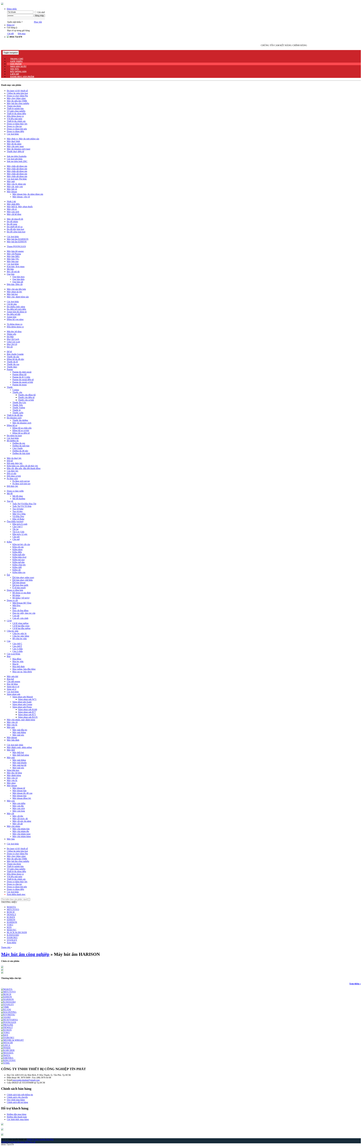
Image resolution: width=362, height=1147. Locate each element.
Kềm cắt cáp (18, 547)
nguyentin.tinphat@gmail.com (26, 1080)
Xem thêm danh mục (16, 894)
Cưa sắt (15, 615)
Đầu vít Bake (18, 519)
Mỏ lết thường (18, 498)
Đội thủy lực (12, 486)
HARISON (12, 922)
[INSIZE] (6, 1048)
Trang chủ (6, 947)
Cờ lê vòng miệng (20, 623)
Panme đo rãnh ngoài (21, 372)
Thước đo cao (13, 364)
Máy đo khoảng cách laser (18, 149)
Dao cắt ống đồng (20, 610)
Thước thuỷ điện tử (15, 151)
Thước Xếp (17, 405)
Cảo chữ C (17, 643)
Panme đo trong (19, 384)
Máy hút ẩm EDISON (17, 241)
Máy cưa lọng (18, 811)
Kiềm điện (17, 552)
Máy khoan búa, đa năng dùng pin (27, 194)
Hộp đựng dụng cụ (15, 116)
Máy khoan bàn (19, 790)
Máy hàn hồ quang (15, 251)
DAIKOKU (12, 937)
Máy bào (11, 839)
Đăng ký (11, 25)
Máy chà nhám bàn (21, 829)
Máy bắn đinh (13, 740)
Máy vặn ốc (12, 725)
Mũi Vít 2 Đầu (19, 514)
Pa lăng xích (12, 478)
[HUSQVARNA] (9, 1020)
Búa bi (15, 664)
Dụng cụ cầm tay (14, 126)
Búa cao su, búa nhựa (22, 671)
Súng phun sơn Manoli (22, 697)
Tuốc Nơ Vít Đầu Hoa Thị (24, 503)
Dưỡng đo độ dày (20, 451)
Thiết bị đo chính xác (16, 121)
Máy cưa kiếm (18, 803)
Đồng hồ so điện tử (21, 433)
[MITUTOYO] (8, 992)
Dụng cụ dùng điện (15, 131)
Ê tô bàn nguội (19, 587)
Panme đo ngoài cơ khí (22, 382)
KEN (9, 927)
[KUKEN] (6, 1030)
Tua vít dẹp (17, 511)
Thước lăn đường (20, 420)
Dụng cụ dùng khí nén (17, 129)
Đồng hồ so (12, 425)
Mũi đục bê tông (14, 331)
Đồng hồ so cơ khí (20, 430)
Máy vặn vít (12, 722)
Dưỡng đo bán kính (21, 453)
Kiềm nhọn (17, 549)
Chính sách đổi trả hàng (17, 1102)
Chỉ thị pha (12, 304)
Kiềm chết (17, 567)
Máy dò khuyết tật (15, 219)
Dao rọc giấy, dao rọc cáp (23, 613)
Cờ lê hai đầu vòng (20, 626)
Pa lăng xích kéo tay (21, 483)
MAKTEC (12, 930)
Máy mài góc (18, 735)
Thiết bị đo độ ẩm (15, 415)
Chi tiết (10, 33)
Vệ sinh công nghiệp (16, 111)
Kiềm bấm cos (18, 572)
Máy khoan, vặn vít (21, 196)
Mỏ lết (10, 493)
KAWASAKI (13, 935)
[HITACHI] (7, 1042)
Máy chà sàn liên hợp (16, 289)
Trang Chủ (16, 59)
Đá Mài (10, 336)
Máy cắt (10, 813)
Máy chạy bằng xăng (16, 98)
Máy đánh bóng (14, 775)
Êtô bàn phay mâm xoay (23, 577)
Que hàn (10, 274)
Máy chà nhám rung (21, 834)
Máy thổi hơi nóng (20, 755)
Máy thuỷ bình (13, 141)
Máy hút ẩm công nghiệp (18, 103)
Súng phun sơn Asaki (22, 702)
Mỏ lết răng (17, 496)
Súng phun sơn (13, 694)
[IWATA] (5, 1055)
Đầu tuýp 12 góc (19, 534)
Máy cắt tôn (17, 816)
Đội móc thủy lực (14, 463)
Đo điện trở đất (13, 314)
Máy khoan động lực (21, 798)
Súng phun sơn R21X (28, 717)
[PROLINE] (7, 1025)
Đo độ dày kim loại (15, 229)
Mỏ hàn (10, 269)
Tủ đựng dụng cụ (14, 324)
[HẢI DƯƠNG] (9, 1012)
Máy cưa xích (13, 211)
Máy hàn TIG (13, 259)
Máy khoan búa (19, 795)
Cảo (8, 641)
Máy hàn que (13, 261)
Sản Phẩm (15, 64)
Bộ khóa (16, 595)
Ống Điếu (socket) (15, 521)
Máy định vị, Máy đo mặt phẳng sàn (23, 139)
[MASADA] (7, 1053)
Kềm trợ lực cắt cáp (21, 544)
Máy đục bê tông (14, 773)
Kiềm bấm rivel (19, 557)
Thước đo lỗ (12, 362)
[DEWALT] (7, 1027)
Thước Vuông (18, 407)
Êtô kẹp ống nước (20, 585)
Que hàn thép (18, 279)
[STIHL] (5, 1063)
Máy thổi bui (18, 752)
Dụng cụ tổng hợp (15, 590)
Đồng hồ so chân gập (22, 428)
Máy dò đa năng (14, 144)
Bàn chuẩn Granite (15, 354)
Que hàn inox (18, 276)
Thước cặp (17, 392)
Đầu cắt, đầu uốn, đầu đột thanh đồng (23, 468)
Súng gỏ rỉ (11, 689)
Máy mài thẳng (19, 732)
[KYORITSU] (8, 1014)
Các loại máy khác (15, 745)
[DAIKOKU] (7, 1037)
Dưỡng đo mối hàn (20, 446)
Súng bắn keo (13, 770)
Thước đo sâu (13, 356)
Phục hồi (38, 22)
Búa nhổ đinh (18, 666)
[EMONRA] (7, 1058)
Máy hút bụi (12, 294)
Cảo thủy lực (12, 471)
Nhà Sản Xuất (18, 66)
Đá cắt (10, 347)
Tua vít (10, 501)
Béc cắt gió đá (13, 271)
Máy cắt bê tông (14, 214)
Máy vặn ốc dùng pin (16, 184)
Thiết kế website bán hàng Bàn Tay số (18, 1142)
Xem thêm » (355, 983)
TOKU (10, 925)
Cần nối (16, 537)
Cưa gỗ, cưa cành (20, 618)
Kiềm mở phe (18, 562)
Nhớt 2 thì (11, 201)
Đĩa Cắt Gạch (13, 339)
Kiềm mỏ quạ (18, 559)
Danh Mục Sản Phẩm (22, 76)
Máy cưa (11, 801)
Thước (10, 387)
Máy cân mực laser (15, 146)
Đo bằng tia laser (14, 435)
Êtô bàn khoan (18, 582)
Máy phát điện (13, 204)
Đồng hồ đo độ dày (15, 359)
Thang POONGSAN (16, 246)
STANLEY (12, 940)
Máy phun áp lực (14, 291)
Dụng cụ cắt (12, 600)
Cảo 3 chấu (17, 648)
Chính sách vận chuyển (17, 1097)
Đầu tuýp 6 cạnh (19, 524)
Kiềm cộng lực (19, 565)
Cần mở (16, 539)
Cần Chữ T (17, 526)
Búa (8, 656)
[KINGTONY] (8, 1060)
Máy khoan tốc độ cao (22, 793)
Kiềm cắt (16, 570)
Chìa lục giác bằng (20, 636)
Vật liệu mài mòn (14, 118)
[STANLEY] (7, 1004)
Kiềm (9, 542)
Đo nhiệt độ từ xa (14, 226)
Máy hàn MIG (13, 256)
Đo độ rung (12, 224)
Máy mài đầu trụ (19, 730)
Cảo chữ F (17, 646)
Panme (10, 369)
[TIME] (5, 1007)
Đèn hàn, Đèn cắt (14, 284)
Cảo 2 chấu (17, 651)
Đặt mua (21, 33)
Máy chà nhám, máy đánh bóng (21, 719)
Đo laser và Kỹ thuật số (17, 90)
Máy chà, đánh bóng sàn (18, 297)
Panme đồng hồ (19, 374)
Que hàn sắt (17, 282)
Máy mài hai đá (19, 765)
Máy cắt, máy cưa (15, 186)
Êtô (8, 575)
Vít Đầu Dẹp (18, 516)
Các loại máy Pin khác (17, 179)
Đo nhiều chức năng (16, 306)
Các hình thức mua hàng (18, 1119)
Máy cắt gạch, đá (20, 818)
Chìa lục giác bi (19, 633)
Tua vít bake (17, 509)
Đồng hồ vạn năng (15, 319)
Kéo (14, 608)
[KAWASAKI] (8, 1002)
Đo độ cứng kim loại (16, 232)
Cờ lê (9, 621)
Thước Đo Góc (19, 402)
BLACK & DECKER (17, 932)
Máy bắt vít (12, 189)
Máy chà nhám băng (21, 836)
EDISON (11, 919)
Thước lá (16, 410)
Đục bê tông (12, 684)
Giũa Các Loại (13, 341)
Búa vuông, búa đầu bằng (23, 669)
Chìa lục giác (13, 631)
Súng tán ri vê (13, 686)
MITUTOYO (13, 909)
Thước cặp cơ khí (26, 400)
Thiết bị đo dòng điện (16, 113)
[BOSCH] (6, 994)
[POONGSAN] (8, 1022)
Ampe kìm (11, 317)
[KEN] (4, 1035)
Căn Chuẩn (17, 448)
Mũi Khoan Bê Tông (21, 603)
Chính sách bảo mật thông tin (20, 1094)
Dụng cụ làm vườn (15, 491)
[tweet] (2, 1134)
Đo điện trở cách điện (16, 309)
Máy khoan (12, 191)
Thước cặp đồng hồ (27, 395)
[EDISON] (6, 997)
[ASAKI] (5, 1017)
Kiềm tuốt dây (18, 554)
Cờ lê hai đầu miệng (21, 628)
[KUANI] (6, 1009)
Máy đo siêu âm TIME (17, 101)
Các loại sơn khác (15, 159)
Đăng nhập (12, 9)
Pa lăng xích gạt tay (21, 481)
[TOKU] (5, 1032)
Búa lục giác (18, 661)
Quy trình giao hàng (16, 1100)
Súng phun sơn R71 (27, 714)
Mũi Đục (16, 605)
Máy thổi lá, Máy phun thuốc (20, 206)
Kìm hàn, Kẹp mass (15, 266)
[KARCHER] (8, 1050)
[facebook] (2, 1124)
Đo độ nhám (12, 221)
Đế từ (9, 351)
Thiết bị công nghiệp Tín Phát (40, 1139)
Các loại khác (13, 134)
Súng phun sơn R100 (27, 709)
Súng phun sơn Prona (22, 707)
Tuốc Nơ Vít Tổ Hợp (21, 506)
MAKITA (11, 907)
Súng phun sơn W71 (27, 699)
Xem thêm (11, 942)
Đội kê (10, 461)
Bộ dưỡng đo (13, 440)
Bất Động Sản (18, 71)
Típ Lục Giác (18, 531)
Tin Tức (14, 69)
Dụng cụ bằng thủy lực (17, 124)
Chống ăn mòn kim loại (17, 93)
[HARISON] (7, 999)
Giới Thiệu (16, 61)
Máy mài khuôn (19, 762)
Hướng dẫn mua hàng (16, 1114)
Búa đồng (16, 659)
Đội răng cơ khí (14, 476)
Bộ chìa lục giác (19, 638)
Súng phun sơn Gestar (22, 704)
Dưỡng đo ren (18, 443)
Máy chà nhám (13, 826)
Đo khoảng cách (14, 418)
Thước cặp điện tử (26, 397)
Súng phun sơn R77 (27, 712)
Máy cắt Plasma (14, 254)
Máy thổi (11, 750)
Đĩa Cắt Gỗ (12, 344)
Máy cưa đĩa (18, 806)
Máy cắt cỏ (12, 209)
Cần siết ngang (13, 681)
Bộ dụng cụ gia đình (21, 593)
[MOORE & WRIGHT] (12, 1040)
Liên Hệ (14, 74)
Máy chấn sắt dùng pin (17, 166)
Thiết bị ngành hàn (15, 108)
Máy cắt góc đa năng (21, 821)
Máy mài (11, 181)
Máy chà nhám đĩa (20, 831)
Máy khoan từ (18, 788)
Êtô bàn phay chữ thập (22, 580)
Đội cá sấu (11, 473)
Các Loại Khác (13, 654)
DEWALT (11, 914)
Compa (15, 390)
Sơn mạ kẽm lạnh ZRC (17, 161)
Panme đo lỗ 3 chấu (21, 377)
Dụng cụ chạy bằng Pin (17, 96)
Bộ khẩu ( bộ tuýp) (20, 598)
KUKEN (11, 917)
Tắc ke (15, 529)
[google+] (2, 1129)
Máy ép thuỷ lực (14, 458)
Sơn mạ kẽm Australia (16, 156)
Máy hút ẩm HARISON (17, 239)
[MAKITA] (6, 989)
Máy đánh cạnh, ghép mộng (19, 747)
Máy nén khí (12, 676)
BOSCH (11, 912)
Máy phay (11, 783)
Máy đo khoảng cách (21, 423)
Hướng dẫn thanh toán (17, 1117)
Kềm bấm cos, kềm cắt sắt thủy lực (22, 466)
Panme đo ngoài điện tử (23, 379)
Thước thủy (12, 367)
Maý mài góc (18, 768)
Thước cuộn (17, 412)
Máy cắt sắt (17, 823)
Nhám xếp (11, 334)
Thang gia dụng (14, 106)
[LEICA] (5, 1045)
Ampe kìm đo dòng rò (17, 312)
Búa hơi (10, 679)
